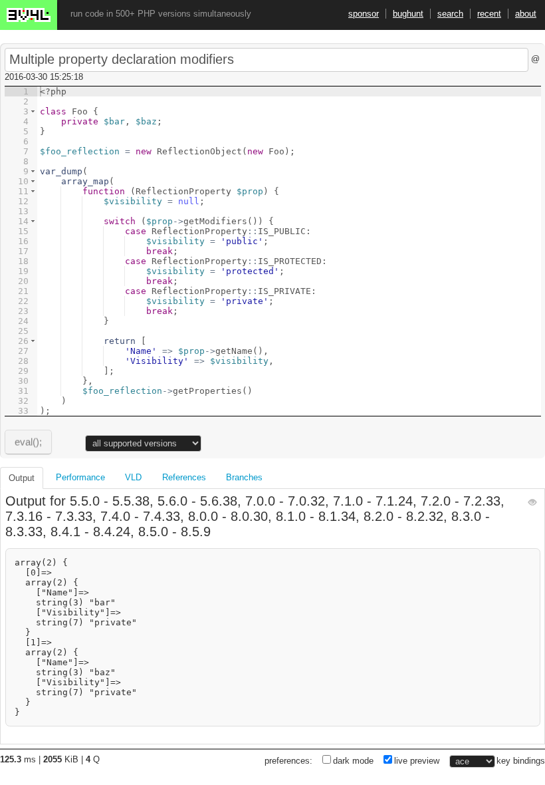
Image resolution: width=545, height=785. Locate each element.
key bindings (520, 761)
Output (22, 478)
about (525, 14)
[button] (33, 111)
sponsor (363, 14)
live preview (416, 761)
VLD (133, 477)
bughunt (408, 14)
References (184, 477)
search (450, 14)
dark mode (353, 761)
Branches (244, 477)
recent (489, 14)
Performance (80, 477)
